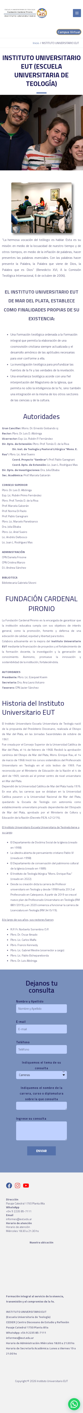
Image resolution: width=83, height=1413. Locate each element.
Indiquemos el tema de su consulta (41, 1065)
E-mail (21, 1021)
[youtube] (27, 1186)
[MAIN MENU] (77, 13)
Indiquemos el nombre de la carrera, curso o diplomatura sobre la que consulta (41, 1093)
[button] (74, 1404)
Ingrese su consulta (31, 1118)
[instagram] (18, 1186)
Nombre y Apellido (30, 1001)
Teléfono (23, 1042)
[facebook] (10, 1186)
